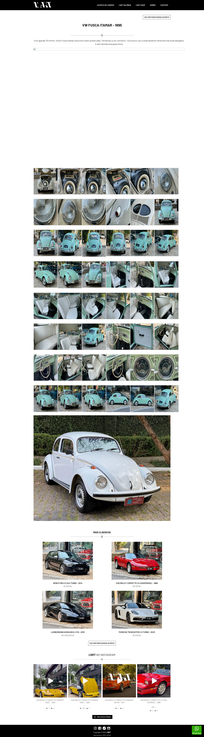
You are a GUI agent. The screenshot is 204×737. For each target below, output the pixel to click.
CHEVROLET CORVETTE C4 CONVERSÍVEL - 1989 (137, 583)
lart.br (50, 666)
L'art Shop (140, 5)
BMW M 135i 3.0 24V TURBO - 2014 (67, 583)
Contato (164, 5)
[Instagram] (64, 694)
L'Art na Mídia (125, 5)
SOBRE (153, 5)
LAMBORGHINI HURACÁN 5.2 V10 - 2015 (68, 632)
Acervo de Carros (105, 5)
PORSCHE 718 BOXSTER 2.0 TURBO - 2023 (137, 632)
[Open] (50, 681)
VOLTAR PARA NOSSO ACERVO (156, 17)
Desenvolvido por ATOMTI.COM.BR (102, 735)
